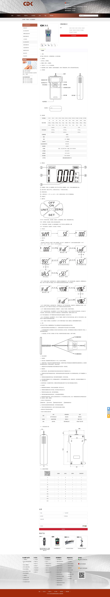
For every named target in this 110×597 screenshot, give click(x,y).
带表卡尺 (36, 561)
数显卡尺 (36, 563)
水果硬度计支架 (26, 577)
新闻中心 (26, 15)
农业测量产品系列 (26, 581)
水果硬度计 (25, 575)
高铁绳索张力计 (48, 572)
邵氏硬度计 (70, 572)
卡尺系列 (25, 39)
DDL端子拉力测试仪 (69, 548)
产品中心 (19, 15)
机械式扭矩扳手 (59, 578)
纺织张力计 (48, 567)
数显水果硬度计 (26, 569)
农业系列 (25, 56)
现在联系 (74, 35)
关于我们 (33, 15)
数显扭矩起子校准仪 (60, 576)
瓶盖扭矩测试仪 (59, 580)
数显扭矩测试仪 (59, 574)
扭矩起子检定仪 (59, 567)
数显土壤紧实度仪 (26, 566)
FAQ (40, 15)
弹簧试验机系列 (26, 33)
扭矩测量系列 (26, 44)
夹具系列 (25, 28)
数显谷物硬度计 (26, 573)
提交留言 (63, 529)
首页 (12, 15)
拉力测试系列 (32, 19)
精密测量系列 (26, 36)
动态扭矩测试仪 (59, 563)
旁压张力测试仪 (48, 563)
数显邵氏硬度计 (71, 565)
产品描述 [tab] (42, 50)
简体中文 (68, 2)
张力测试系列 (26, 30)
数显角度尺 (36, 569)
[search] (99, 16)
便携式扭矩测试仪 (60, 561)
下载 (45, 15)
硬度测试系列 (26, 50)
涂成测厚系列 (26, 47)
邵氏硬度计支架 (71, 574)
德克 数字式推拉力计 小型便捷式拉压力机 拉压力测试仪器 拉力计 (45, 549)
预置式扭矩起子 (59, 584)
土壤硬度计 (25, 559)
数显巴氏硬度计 (71, 563)
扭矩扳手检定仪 (59, 565)
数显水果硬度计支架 (26, 571)
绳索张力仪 (48, 569)
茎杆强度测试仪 (26, 579)
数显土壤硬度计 (26, 564)
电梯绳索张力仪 (48, 565)
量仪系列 (25, 53)
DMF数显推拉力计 (57, 548)
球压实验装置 (70, 569)
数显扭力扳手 (59, 572)
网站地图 (67, 591)
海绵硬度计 (70, 567)
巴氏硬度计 (70, 561)
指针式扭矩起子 (59, 569)
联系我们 (51, 15)
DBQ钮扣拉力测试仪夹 (82, 548)
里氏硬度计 (70, 576)
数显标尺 (36, 565)
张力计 (47, 561)
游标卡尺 (36, 572)
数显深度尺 (36, 567)
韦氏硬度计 (70, 578)
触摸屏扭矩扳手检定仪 (61, 582)
